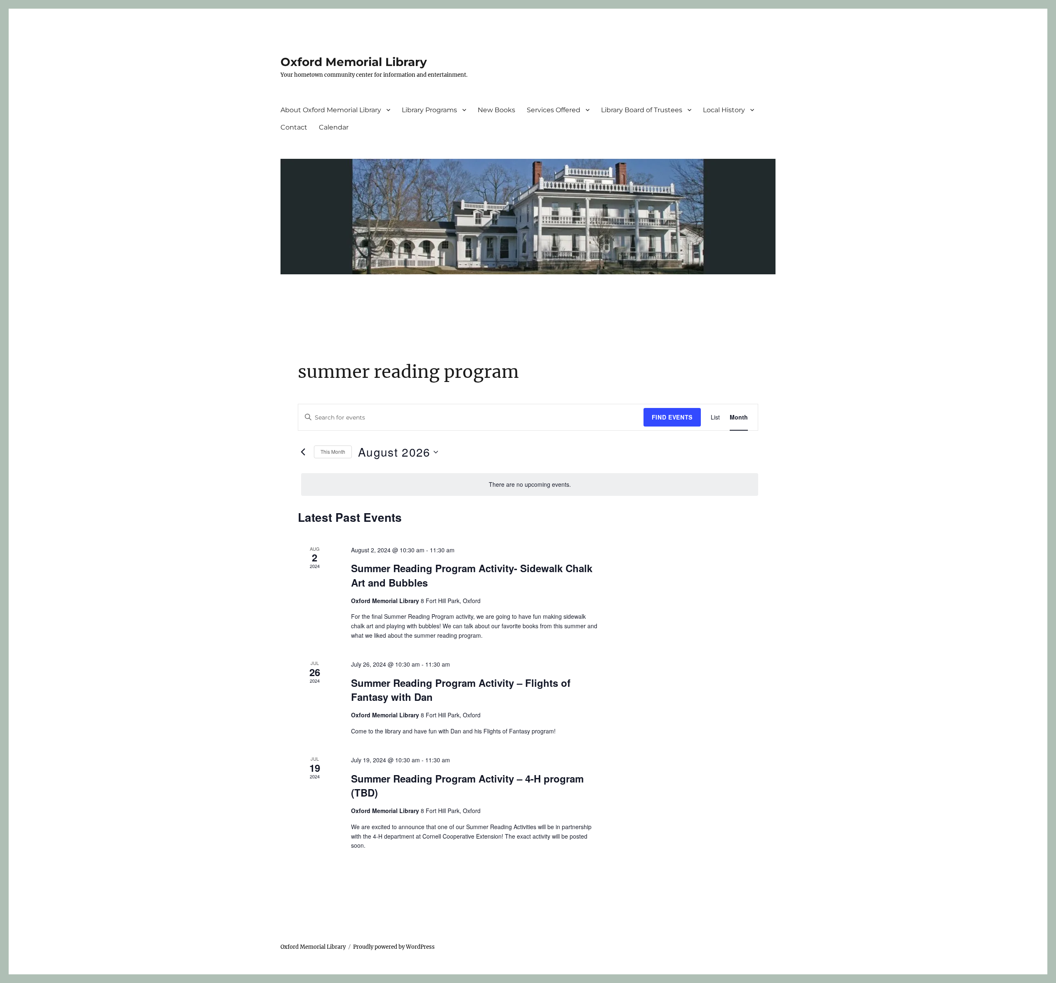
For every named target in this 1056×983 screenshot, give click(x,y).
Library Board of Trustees (641, 110)
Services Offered (553, 110)
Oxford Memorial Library (353, 62)
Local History (724, 110)
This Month (333, 451)
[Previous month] (303, 452)
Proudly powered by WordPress (394, 946)
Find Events (672, 417)
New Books (496, 110)
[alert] (529, 484)
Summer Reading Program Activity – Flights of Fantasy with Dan (460, 690)
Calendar (334, 127)
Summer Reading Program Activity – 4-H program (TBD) (467, 785)
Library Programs (429, 110)
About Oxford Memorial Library (330, 110)
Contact (293, 127)
